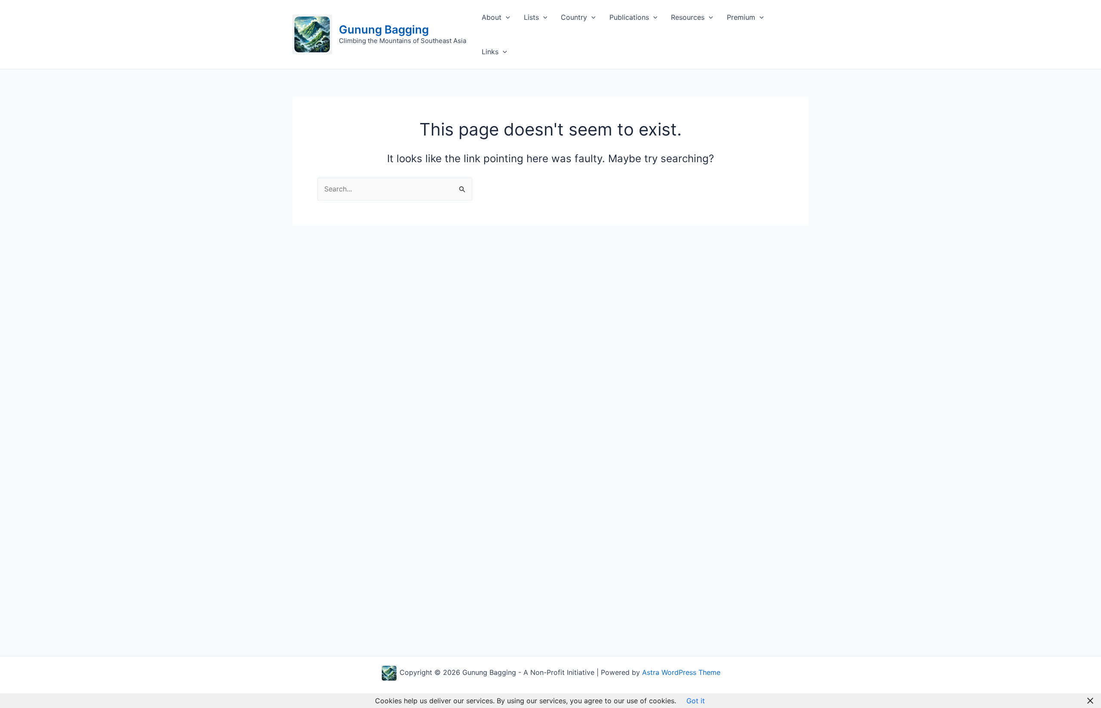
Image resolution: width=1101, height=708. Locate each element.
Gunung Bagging (384, 29)
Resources (687, 17)
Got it (695, 700)
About (491, 17)
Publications (629, 17)
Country (574, 17)
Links (490, 51)
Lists (531, 17)
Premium (741, 17)
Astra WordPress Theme (681, 672)
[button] (505, 17)
